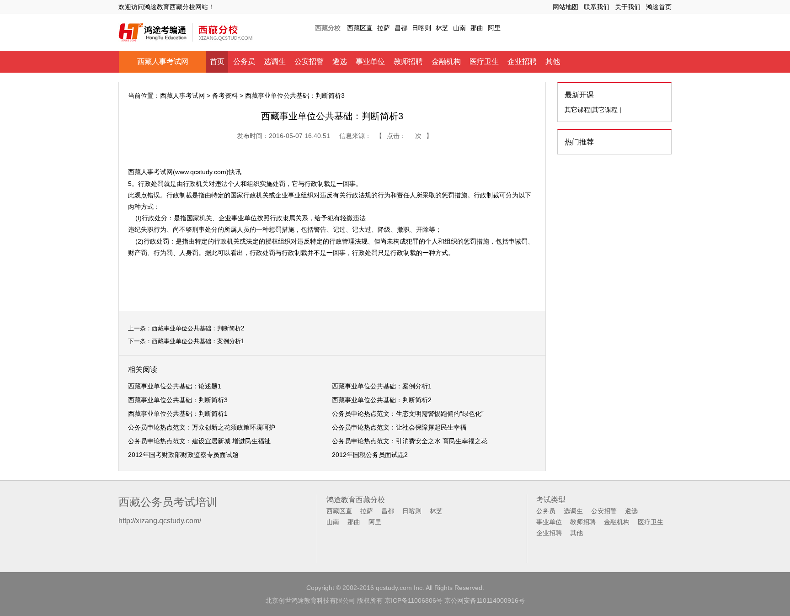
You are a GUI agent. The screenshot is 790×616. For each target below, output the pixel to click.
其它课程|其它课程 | (593, 109)
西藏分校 (328, 28)
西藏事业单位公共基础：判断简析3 (178, 400)
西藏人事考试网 (162, 61)
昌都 (401, 28)
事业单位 (370, 61)
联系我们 (596, 7)
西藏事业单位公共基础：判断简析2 (198, 328)
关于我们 (628, 7)
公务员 (244, 61)
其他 (552, 61)
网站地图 (565, 7)
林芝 (442, 28)
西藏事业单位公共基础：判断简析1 (178, 413)
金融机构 (446, 61)
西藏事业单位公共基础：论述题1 (174, 386)
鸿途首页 (659, 7)
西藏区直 (360, 28)
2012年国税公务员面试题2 (370, 454)
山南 (459, 28)
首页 (217, 61)
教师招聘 (408, 61)
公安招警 (309, 61)
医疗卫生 (484, 61)
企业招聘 (522, 61)
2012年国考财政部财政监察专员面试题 (183, 454)
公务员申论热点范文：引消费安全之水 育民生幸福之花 (409, 441)
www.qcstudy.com (200, 171)
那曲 (476, 28)
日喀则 (421, 28)
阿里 (494, 28)
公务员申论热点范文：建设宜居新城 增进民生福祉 (199, 441)
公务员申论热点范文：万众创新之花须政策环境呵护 (201, 427)
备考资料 (225, 95)
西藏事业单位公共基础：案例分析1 (198, 341)
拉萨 (383, 28)
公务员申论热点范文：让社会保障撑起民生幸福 (399, 427)
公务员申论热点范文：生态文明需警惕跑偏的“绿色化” (408, 413)
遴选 (339, 61)
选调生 (275, 61)
